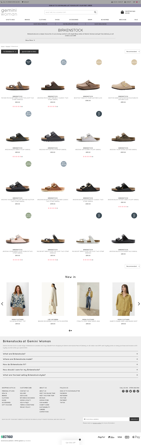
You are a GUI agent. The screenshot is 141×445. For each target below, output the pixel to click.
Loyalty (128, 2)
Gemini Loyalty (25, 400)
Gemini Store (44, 400)
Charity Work (44, 405)
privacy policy (97, 423)
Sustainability (45, 407)
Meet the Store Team (47, 395)
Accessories (73, 19)
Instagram (63, 395)
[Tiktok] (138, 391)
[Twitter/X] (130, 391)
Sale (136, 19)
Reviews (42, 398)
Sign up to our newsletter (70, 391)
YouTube (63, 398)
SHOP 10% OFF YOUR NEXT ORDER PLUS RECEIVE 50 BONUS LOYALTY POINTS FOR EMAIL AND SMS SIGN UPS (33, 419)
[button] (70, 442)
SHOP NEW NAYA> (101, 24)
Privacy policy (25, 407)
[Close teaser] (80, 440)
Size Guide (23, 395)
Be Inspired (105, 19)
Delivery (23, 393)
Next (139, 304)
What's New (10, 19)
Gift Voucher (7, 405)
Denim (90, 19)
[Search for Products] (95, 12)
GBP (134, 2)
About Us (43, 391)
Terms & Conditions (27, 405)
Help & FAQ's (24, 402)
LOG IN (115, 2)
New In (4, 393)
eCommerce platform (7, 440)
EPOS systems (19, 440)
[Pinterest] (123, 391)
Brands (27, 19)
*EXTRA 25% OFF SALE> (70, 24)
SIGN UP (120, 2)
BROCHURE (122, 19)
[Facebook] (127, 391)
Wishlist (26, 2)
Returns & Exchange (27, 398)
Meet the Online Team (47, 393)
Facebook (63, 393)
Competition (44, 411)
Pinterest (63, 400)
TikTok (62, 402)
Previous (2, 304)
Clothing (42, 19)
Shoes (57, 19)
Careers (42, 409)
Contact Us (24, 391)
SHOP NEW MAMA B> (40, 24)
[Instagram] (134, 391)
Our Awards (44, 402)
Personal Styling (8, 391)
